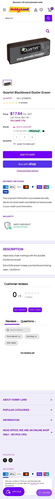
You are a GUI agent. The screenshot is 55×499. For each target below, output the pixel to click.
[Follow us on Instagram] (11, 460)
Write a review (35, 310)
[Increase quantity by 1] (32, 137)
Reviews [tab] (12, 321)
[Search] (48, 18)
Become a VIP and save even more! (27, 2)
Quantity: (7, 141)
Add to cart (27, 154)
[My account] (35, 10)
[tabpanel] (27, 356)
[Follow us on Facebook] (5, 460)
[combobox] (24, 18)
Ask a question (20, 310)
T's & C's (33, 483)
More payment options (27, 171)
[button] (24, 144)
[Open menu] (4, 10)
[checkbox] (11, 343)
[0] (49, 10)
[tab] (28, 322)
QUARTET (7, 98)
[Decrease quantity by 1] (17, 137)
